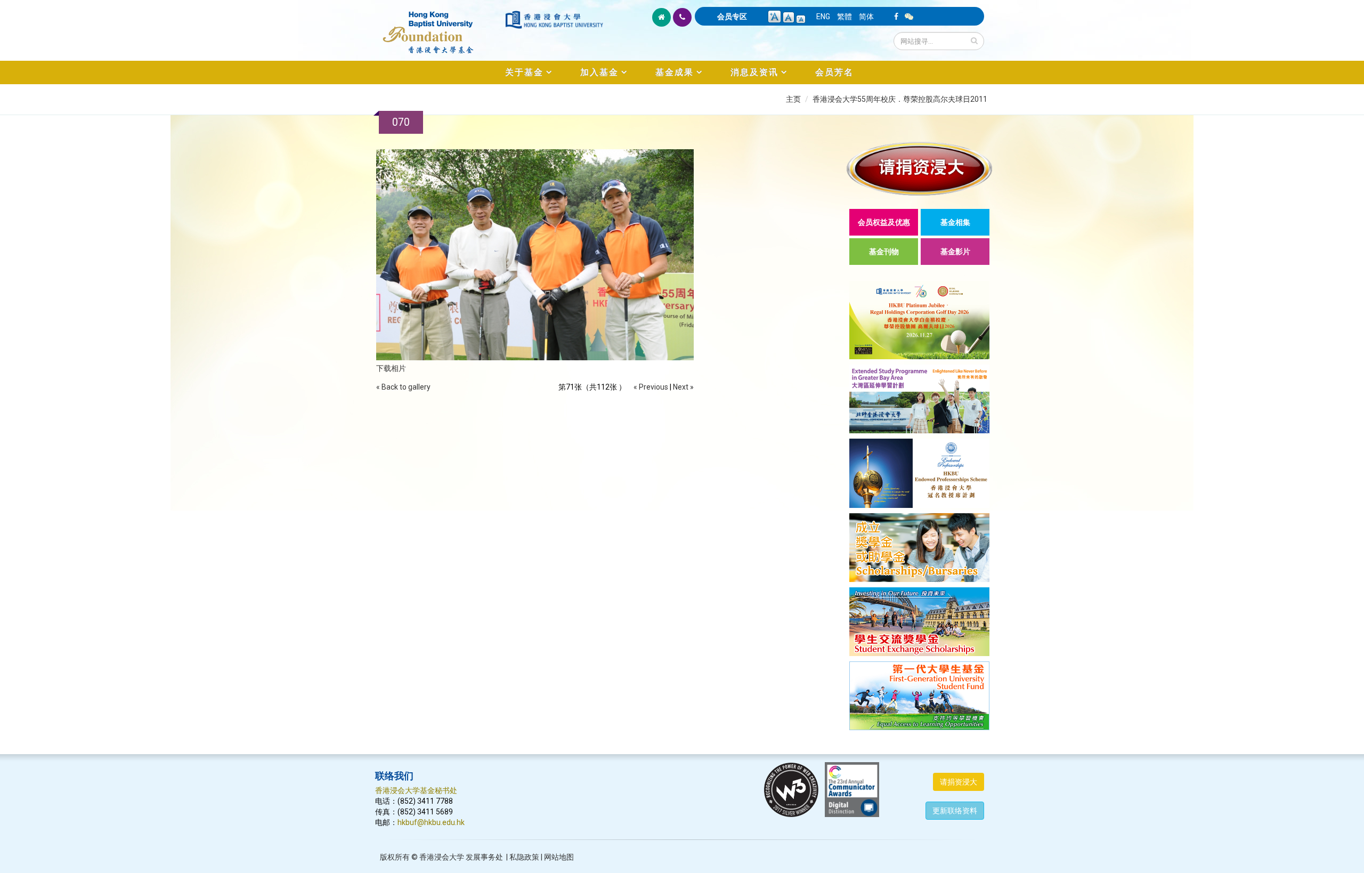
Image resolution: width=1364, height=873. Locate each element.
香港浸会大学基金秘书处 (416, 790)
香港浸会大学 (441, 857)
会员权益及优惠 (884, 222)
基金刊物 (884, 251)
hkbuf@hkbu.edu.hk (431, 822)
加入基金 (599, 72)
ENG (823, 16)
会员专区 (732, 16)
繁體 (844, 16)
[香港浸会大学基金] (439, 26)
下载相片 (391, 368)
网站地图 (559, 857)
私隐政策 (524, 857)
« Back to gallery (403, 387)
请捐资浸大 (958, 782)
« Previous (651, 387)
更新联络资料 (954, 810)
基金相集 (955, 222)
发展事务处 (484, 857)
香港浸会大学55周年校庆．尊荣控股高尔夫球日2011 (900, 99)
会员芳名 (834, 72)
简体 (866, 16)
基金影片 (955, 251)
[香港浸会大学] (554, 20)
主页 (793, 99)
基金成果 (674, 72)
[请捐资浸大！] (919, 169)
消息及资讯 (754, 72)
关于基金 (524, 72)
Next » (683, 387)
